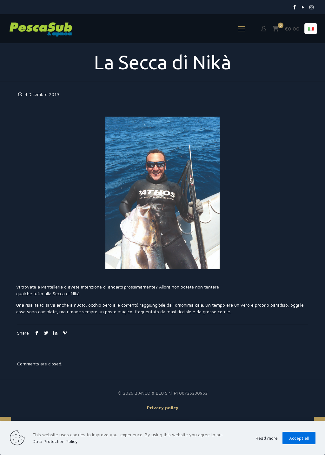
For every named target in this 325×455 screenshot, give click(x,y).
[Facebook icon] (294, 7)
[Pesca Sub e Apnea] (40, 28)
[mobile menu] (241, 28)
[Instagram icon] (311, 7)
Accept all (299, 438)
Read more (266, 438)
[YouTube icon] (303, 7)
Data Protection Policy (55, 441)
